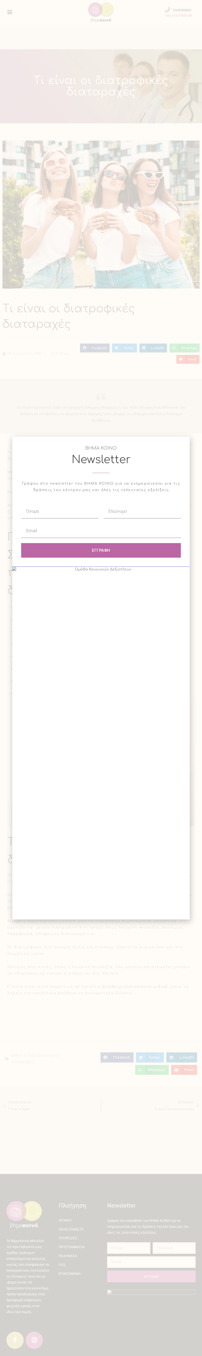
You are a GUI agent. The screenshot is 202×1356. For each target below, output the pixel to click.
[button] (183, 443)
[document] (101, 678)
